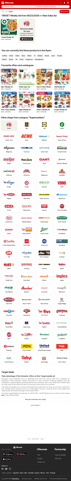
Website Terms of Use (40, 478)
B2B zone (58, 458)
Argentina (16, 473)
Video (17, 56)
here (2, 395)
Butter (11, 59)
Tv (34, 56)
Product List (41, 462)
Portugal (52, 473)
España (37, 473)
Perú (47, 473)
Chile (25, 473)
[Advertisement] (35, 420)
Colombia (31, 473)
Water (29, 56)
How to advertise (60, 455)
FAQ (38, 455)
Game (11, 56)
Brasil (21, 473)
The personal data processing (58, 478)
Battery (40, 56)
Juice (53, 56)
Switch (4, 59)
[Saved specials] (60, 2)
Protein (59, 56)
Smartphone (39, 59)
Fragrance (29, 59)
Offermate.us (15, 478)
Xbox (23, 56)
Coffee (4, 56)
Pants (21, 59)
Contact (39, 458)
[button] (64, 2)
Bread (47, 56)
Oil (16, 59)
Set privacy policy (27, 478)
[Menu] (68, 2)
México (42, 473)
